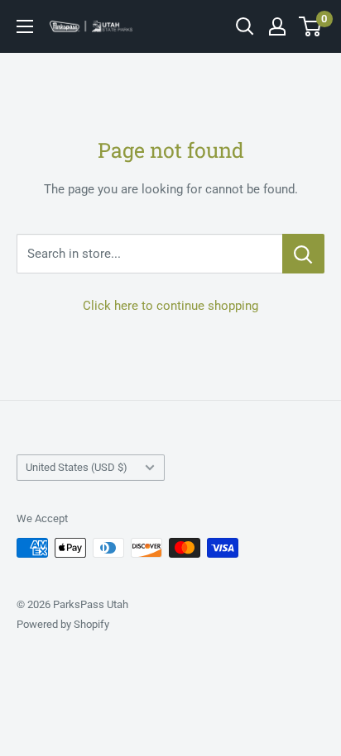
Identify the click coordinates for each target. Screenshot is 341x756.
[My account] (277, 26)
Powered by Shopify (63, 624)
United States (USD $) (76, 467)
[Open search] (245, 26)
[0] (310, 26)
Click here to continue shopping (170, 305)
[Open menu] (25, 26)
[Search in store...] (303, 253)
